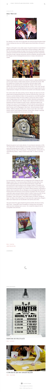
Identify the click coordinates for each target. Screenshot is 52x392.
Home (12, 3)
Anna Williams (29, 385)
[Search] (45, 3)
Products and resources (22, 3)
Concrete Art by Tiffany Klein (19, 372)
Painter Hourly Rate (15, 339)
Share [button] (7, 244)
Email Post (12, 244)
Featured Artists (12, 246)
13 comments (12, 374)
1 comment (12, 341)
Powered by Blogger (27, 383)
